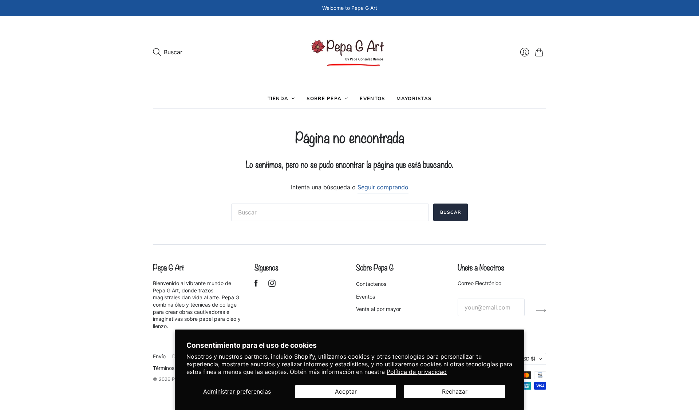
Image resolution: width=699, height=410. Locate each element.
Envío (159, 356)
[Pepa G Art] (350, 52)
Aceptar (346, 391)
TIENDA (278, 98)
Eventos (372, 98)
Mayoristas (413, 98)
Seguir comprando (383, 187)
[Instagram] (272, 284)
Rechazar (454, 391)
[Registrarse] (541, 310)
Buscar (450, 212)
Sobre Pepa (324, 98)
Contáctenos (371, 284)
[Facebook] (256, 284)
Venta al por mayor (378, 309)
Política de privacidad (417, 371)
